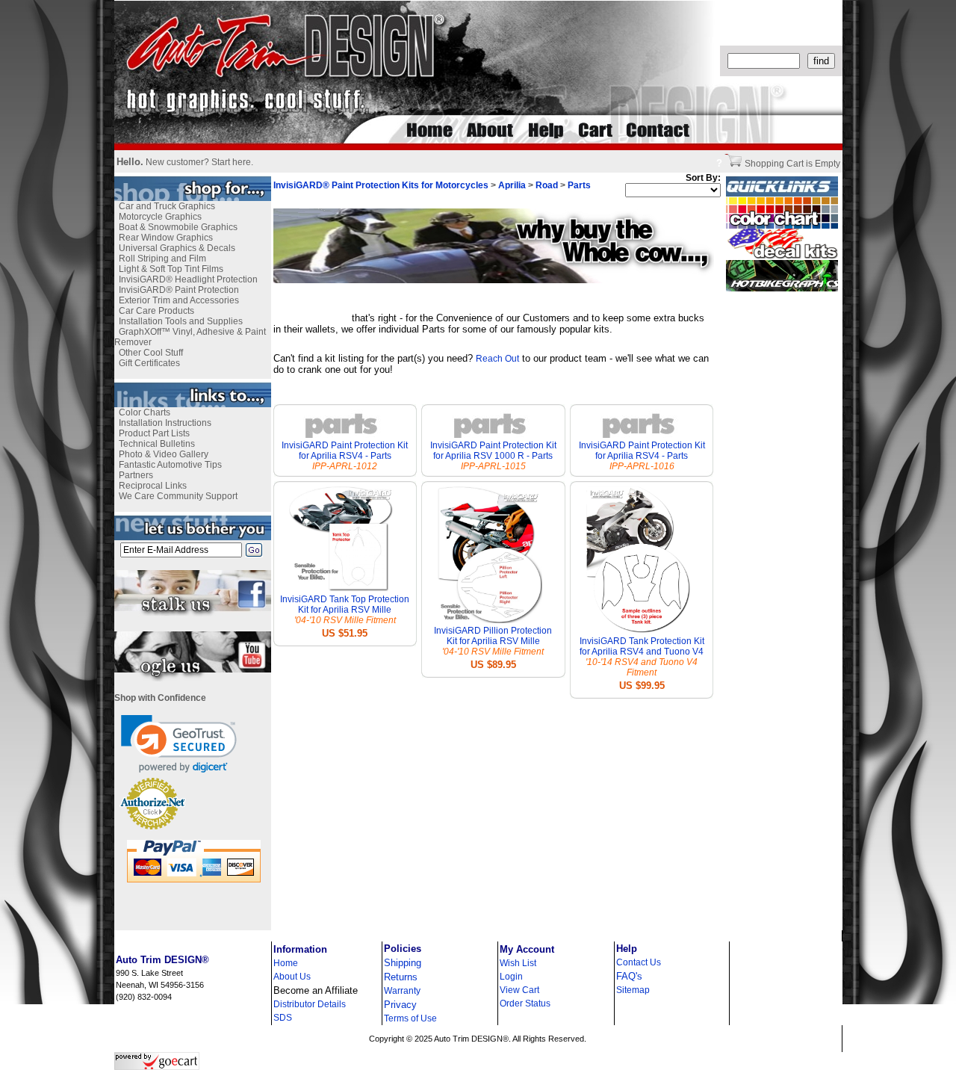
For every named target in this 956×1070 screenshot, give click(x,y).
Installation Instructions (165, 423)
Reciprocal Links (153, 485)
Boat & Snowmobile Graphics (178, 227)
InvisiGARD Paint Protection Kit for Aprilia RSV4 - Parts (345, 450)
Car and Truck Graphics (167, 206)
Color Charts (144, 412)
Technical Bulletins (157, 444)
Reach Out (497, 358)
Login (511, 976)
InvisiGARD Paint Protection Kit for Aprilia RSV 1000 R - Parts (493, 450)
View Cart (519, 990)
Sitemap (633, 990)
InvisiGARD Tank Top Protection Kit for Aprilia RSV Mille (344, 604)
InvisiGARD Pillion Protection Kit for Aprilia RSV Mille (493, 635)
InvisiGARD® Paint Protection (179, 290)
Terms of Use (410, 1018)
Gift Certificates (149, 363)
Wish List (518, 963)
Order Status (525, 1003)
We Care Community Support (178, 496)
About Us (292, 976)
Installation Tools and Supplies (181, 321)
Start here (231, 162)
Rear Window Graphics (166, 237)
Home (285, 963)
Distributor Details (309, 1004)
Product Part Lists (154, 433)
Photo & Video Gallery (163, 454)
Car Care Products (156, 311)
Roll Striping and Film (162, 258)
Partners (136, 475)
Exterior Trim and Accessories (179, 300)
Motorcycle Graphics (160, 216)
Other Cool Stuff (151, 352)
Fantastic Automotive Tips (170, 465)
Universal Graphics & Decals (177, 248)
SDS (282, 1017)
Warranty (402, 991)
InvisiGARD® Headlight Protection (188, 279)
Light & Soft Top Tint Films (171, 269)
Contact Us (638, 962)
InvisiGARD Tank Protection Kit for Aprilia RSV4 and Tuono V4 (642, 646)
